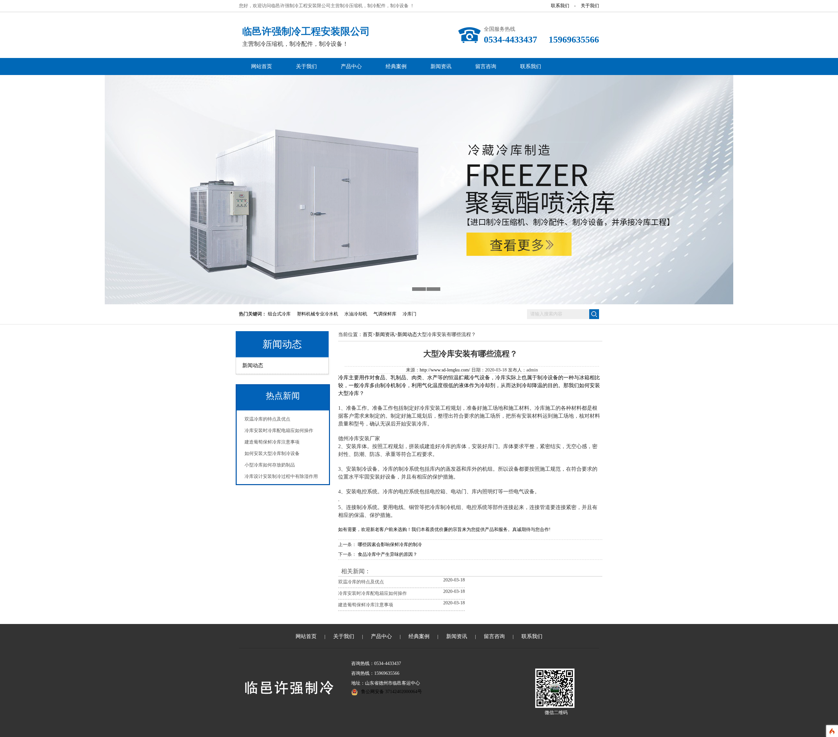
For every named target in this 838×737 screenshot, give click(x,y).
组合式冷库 (279, 314)
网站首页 (261, 66)
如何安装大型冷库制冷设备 (272, 453)
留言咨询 (485, 66)
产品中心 (351, 66)
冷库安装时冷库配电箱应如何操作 (279, 430)
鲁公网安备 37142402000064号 (391, 691)
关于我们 (590, 5)
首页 (368, 334)
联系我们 (560, 5)
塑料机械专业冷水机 (317, 314)
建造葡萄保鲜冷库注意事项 (272, 442)
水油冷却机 (355, 314)
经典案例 (396, 66)
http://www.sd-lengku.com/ (445, 370)
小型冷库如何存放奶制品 (270, 465)
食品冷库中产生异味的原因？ (387, 554)
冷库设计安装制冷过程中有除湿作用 (281, 476)
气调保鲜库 (384, 314)
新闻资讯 (440, 66)
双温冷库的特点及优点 (267, 419)
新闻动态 (282, 344)
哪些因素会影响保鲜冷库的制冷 (390, 544)
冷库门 (409, 314)
